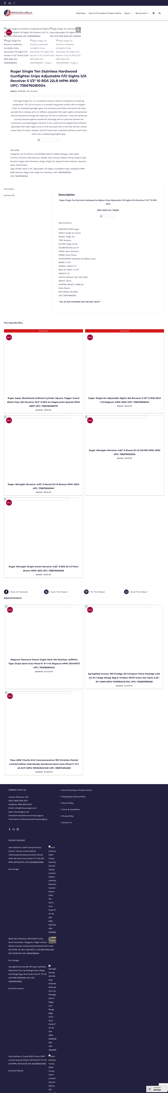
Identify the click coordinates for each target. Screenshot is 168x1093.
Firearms (23, 157)
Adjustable (38, 169)
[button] (78, 29)
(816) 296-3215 (21, 800)
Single (42, 161)
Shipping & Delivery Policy (73, 796)
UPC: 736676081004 (62, 172)
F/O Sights (49, 169)
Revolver (14, 161)
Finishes (14, 157)
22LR (24, 169)
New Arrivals (53, 157)
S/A (31, 172)
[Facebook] (10, 829)
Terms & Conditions (71, 809)
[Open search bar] (159, 13)
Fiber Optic (74, 154)
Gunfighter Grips (62, 169)
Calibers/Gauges (60, 154)
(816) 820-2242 (25, 804)
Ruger (21, 161)
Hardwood (74, 169)
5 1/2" (30, 169)
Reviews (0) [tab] (9, 195)
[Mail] (14, 829)
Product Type (80, 157)
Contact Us (67, 822)
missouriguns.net (21, 812)
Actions (30, 154)
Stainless (48, 172)
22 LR (23, 154)
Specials (82, 161)
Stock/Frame (21, 165)
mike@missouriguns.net (25, 808)
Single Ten (50, 161)
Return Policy (67, 803)
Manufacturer (34, 157)
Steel (12, 165)
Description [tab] (9, 189)
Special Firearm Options (67, 161)
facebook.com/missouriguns (31, 815)
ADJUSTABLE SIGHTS (43, 154)
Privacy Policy (68, 816)
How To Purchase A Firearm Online (77, 790)
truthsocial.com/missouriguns (33, 819)
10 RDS (18, 169)
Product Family (67, 157)
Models (44, 157)
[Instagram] (18, 829)
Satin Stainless (32, 161)
